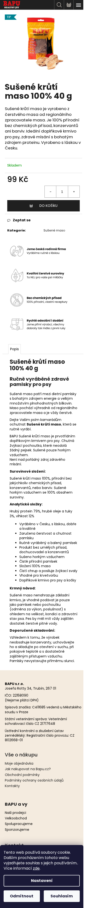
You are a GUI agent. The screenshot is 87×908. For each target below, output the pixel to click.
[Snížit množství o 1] (50, 191)
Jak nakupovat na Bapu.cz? (28, 769)
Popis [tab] (14, 349)
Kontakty (12, 785)
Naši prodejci (15, 812)
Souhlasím (62, 896)
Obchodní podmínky (22, 774)
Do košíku (48, 205)
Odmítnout (21, 896)
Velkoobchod (16, 818)
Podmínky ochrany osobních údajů (34, 780)
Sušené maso (54, 230)
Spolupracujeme (19, 824)
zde (36, 868)
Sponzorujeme (17, 829)
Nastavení (42, 880)
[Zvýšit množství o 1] (74, 191)
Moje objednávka (19, 763)
